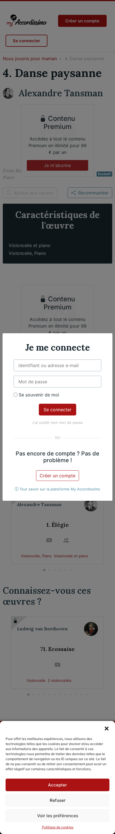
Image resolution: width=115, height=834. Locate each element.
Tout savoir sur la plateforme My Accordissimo (59, 489)
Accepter (57, 785)
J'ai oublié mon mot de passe (57, 422)
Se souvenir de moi (38, 395)
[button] (106, 728)
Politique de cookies (57, 827)
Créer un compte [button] (57, 475)
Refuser (58, 800)
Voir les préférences (57, 815)
